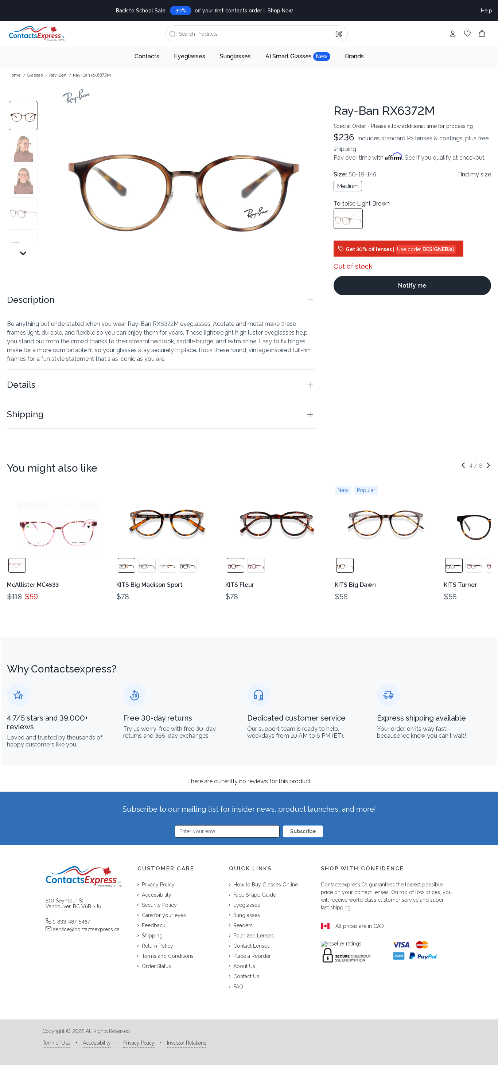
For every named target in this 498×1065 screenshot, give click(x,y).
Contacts (147, 56)
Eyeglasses (189, 56)
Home (14, 75)
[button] (161, 300)
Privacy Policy (139, 1043)
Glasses (35, 75)
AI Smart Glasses (296, 56)
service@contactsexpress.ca (86, 929)
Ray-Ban (57, 75)
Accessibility (97, 1043)
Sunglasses (235, 56)
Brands (354, 56)
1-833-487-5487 (71, 922)
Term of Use (56, 1043)
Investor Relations (186, 1043)
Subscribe (303, 831)
